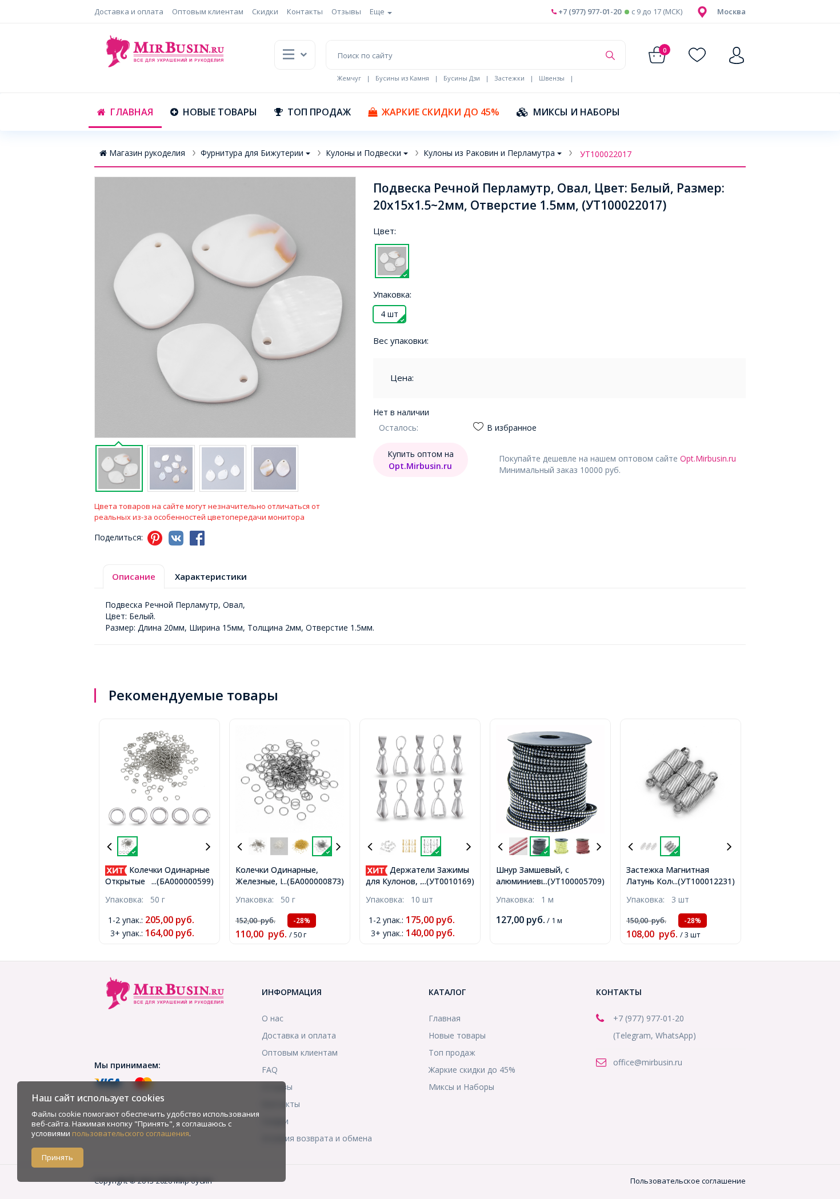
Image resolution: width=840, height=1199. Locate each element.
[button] (731, 11)
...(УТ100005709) (573, 881)
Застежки (509, 78)
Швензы (552, 78)
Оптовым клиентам (207, 11)
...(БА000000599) (182, 881)
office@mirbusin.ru (647, 1062)
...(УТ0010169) (447, 881)
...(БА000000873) (313, 881)
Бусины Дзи (461, 78)
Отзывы (346, 11)
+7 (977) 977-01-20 (589, 11)
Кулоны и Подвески (363, 152)
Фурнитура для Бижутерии (252, 152)
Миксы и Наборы (576, 112)
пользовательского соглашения (130, 1133)
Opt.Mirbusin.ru (708, 458)
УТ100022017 (605, 154)
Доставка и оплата (128, 11)
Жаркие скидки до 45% (440, 112)
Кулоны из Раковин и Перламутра (489, 152)
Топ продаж (319, 112)
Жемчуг (349, 78)
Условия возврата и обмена (317, 1138)
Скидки (265, 11)
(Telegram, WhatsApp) (654, 1035)
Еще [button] (378, 11)
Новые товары (220, 112)
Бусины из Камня (402, 78)
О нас (272, 1018)
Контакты (305, 11)
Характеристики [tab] (211, 576)
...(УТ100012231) (704, 881)
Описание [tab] (133, 576)
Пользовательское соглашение (688, 1181)
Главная (131, 112)
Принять (57, 1157)
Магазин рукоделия (147, 152)
